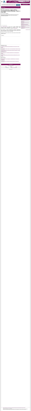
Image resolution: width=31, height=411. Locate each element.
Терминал (4, 407)
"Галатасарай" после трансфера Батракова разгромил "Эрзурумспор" (10, 61)
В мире (2, 13)
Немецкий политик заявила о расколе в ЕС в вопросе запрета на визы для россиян (25, 24)
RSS (5, 407)
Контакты (11, 407)
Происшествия (6, 13)
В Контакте (7, 407)
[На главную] (4, 1)
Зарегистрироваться (15, 67)
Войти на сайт (27, 1)
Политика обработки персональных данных (21, 407)
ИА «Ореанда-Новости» (4, 26)
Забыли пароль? (12, 67)
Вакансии (13, 407)
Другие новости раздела (28, 29)
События (4, 13)
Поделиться (3, 35)
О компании (9, 407)
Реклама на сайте (15, 407)
